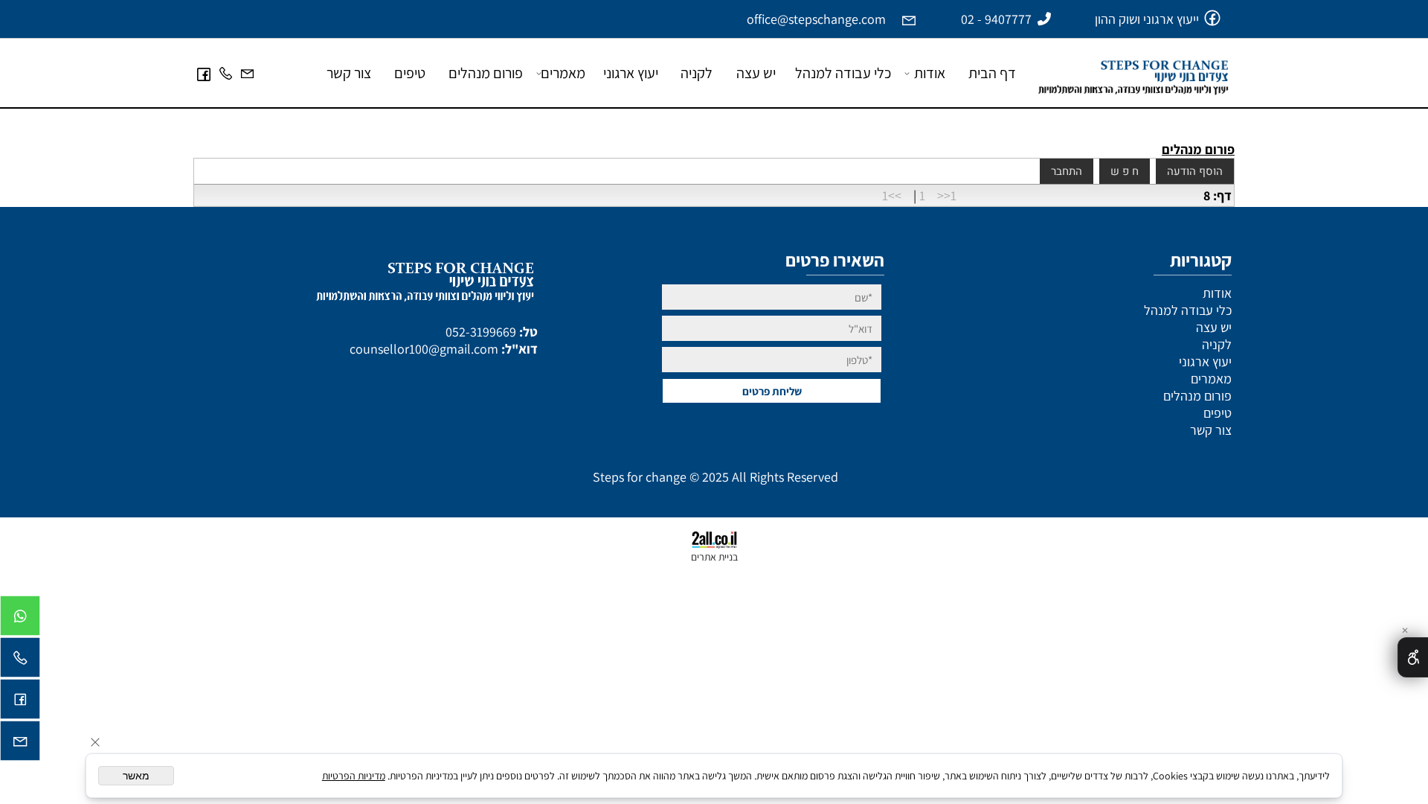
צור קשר (349, 73)
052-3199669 (481, 331)
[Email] (247, 73)
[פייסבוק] (204, 73)
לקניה (697, 73)
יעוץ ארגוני (630, 73)
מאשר (136, 776)
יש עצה (756, 73)
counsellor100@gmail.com (424, 348)
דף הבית (992, 73)
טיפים (409, 73)
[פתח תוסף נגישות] (1413, 657)
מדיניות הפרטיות (353, 775)
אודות (929, 73)
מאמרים (563, 73)
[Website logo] (1130, 68)
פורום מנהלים (485, 73)
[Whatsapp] (20, 619)
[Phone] (226, 73)
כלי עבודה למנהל (843, 73)
